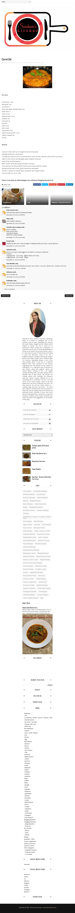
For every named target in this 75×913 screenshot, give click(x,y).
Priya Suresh (10, 210)
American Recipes (29, 498)
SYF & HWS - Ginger (22, 257)
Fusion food (27, 528)
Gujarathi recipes (29, 534)
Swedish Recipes (42, 585)
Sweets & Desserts (29, 843)
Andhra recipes (42, 498)
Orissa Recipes (28, 566)
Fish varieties (46, 525)
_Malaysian (27, 767)
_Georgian (27, 763)
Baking (25, 501)
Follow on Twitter (29, 410)
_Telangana (27, 815)
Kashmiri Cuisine (43, 540)
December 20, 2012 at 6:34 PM (15, 223)
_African (26, 746)
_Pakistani (27, 772)
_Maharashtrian (28, 802)
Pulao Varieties (28, 569)
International (28, 741)
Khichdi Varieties (40, 544)
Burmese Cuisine (29, 510)
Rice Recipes (27, 828)
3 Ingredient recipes (40, 491)
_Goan (26, 787)
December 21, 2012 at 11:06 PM (15, 268)
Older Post (69, 295)
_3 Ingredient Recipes (30, 850)
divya (8, 218)
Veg (42, 62)
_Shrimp (26, 737)
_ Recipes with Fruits (30, 724)
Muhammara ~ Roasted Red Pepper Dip (61, 202)
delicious (26, 881)
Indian (26, 778)
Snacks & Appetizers (30, 841)
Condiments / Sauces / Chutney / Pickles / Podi (37, 517)
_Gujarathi (27, 789)
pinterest (26, 892)
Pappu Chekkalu (36, 469)
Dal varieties (37, 62)
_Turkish (26, 759)
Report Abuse (26, 603)
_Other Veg (27, 726)
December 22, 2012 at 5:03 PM (15, 277)
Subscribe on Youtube (30, 419)
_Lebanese (27, 776)
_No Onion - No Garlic (30, 722)
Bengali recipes (35, 501)
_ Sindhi (26, 811)
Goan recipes (27, 531)
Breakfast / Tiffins (29, 839)
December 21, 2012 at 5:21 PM (15, 246)
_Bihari (26, 783)
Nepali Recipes (45, 560)
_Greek (26, 765)
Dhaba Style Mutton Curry (39, 453)
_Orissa (26, 804)
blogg (25, 507)
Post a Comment (10, 289)
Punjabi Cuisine (40, 569)
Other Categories (29, 848)
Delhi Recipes (38, 521)
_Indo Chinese (28, 750)
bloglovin (26, 883)
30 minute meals (29, 494)
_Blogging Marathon (30, 822)
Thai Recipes (42, 592)
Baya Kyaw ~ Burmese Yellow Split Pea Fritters (41, 478)
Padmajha (9, 280)
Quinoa (25, 572)
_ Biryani (26, 830)
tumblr (26, 885)
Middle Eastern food (43, 556)
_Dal (25, 715)
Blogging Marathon (27, 62)
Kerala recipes (28, 544)
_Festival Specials (29, 720)
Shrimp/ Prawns (28, 579)
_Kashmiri (27, 796)
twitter (26, 877)
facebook (27, 864)
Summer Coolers (29, 845)
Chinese (26, 514)
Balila (29, 202)
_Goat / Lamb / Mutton (31, 733)
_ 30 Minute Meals (29, 852)
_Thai (25, 752)
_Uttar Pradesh (28, 817)
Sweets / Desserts (29, 588)
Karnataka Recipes (29, 540)
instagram (27, 890)
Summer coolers (29, 585)
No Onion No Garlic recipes (32, 563)
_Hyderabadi (27, 793)
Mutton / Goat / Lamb (30, 560)
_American (27, 754)
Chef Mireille (10, 263)
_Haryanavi (27, 791)
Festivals (37, 525)
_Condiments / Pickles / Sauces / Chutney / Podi (38, 717)
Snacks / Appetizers (30, 582)
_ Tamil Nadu (28, 813)
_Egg (25, 739)
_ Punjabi (26, 806)
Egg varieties (27, 525)
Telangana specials (29, 592)
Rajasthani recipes (36, 572)
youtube (26, 887)
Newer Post (5, 295)
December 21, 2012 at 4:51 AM (15, 237)
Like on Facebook (29, 414)
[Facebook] (72, 2)
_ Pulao (26, 833)
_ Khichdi (26, 835)
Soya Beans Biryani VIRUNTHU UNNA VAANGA (14, 234)
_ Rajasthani (27, 809)
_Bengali (26, 785)
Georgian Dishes (39, 528)
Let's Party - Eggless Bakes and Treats (27, 255)
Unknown (9, 249)
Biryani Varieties (40, 504)
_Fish (25, 735)
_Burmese (27, 761)
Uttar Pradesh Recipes (30, 598)
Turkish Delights (42, 595)
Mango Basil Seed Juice (38, 461)
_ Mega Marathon (29, 824)
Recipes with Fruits (29, 576)
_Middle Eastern (28, 757)
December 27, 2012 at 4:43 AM (15, 285)
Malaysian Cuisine (29, 553)
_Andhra (26, 780)
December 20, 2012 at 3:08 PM (15, 215)
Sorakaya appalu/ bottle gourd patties (40, 447)
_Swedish (26, 774)
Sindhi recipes (41, 579)
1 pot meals (27, 491)
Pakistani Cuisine (41, 566)
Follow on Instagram (30, 423)
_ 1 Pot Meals (28, 854)
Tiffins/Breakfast (29, 595)
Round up (41, 576)
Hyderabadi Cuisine (29, 537)
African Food (40, 494)
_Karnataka (27, 798)
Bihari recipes (28, 504)
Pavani (8, 241)
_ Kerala (26, 800)
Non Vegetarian (28, 728)
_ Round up (27, 826)
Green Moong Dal (7, 202)
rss (25, 879)
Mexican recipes (28, 556)
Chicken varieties (42, 510)
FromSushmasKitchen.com (49, 907)
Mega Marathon (43, 553)
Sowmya (9, 254)
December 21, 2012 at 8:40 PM (15, 260)
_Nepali (26, 770)
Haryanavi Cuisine (43, 534)
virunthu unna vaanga (13, 227)
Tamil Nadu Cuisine (44, 588)
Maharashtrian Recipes (31, 550)
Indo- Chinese (43, 537)
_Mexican (27, 744)
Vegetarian (27, 713)
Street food (42, 582)
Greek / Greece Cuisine (42, 531)
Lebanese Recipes (29, 547)
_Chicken (26, 731)
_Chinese (26, 748)
